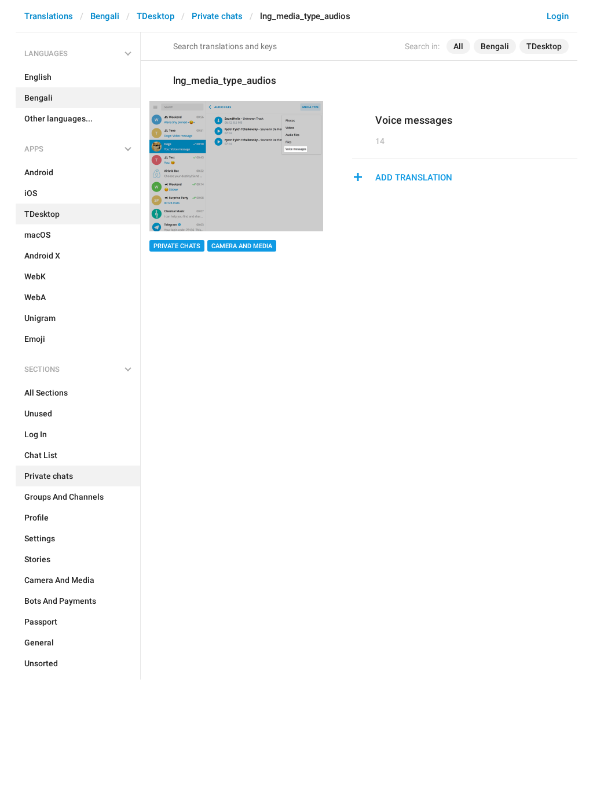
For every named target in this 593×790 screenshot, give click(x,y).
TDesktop (155, 16)
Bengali (104, 16)
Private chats (217, 16)
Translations (48, 16)
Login (558, 16)
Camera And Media (241, 246)
